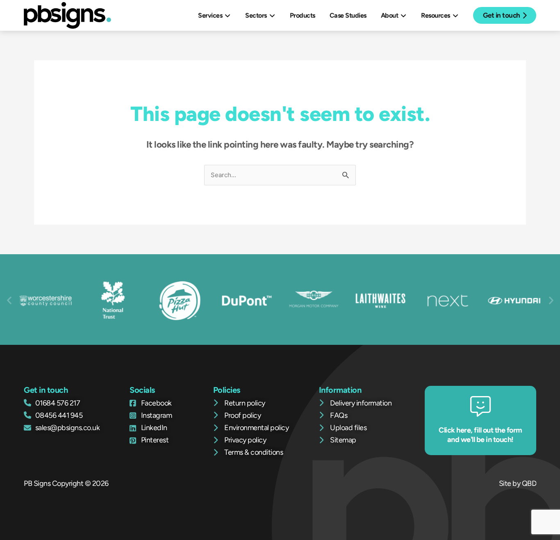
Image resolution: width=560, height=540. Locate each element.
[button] (9, 300)
